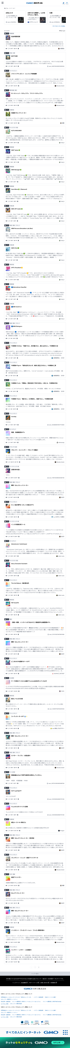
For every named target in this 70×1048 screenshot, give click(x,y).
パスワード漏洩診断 (38, 997)
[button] (63, 2)
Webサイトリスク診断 (50, 997)
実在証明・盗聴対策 (5, 1001)
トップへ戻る (35, 973)
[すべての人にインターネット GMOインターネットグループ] (30, 1032)
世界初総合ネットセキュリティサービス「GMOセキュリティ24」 (16, 997)
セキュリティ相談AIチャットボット (9, 999)
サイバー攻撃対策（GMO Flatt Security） (52, 1001)
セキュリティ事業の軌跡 (16, 1003)
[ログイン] (67, 2)
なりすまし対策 (4, 1003)
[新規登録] (63, 2)
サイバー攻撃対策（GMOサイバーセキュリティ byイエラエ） (26, 1001)
